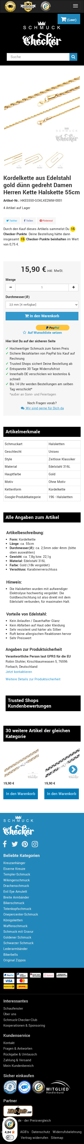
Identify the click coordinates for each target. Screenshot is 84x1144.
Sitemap (57, 1138)
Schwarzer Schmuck (18, 943)
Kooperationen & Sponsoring (24, 1025)
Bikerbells (10, 954)
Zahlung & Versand (17, 1060)
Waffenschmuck (15, 926)
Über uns (9, 1014)
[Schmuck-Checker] (42, 34)
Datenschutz (41, 1132)
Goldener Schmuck (17, 937)
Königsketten (13, 920)
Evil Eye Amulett (15, 891)
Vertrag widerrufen (34, 1138)
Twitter (13, 220)
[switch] (10, 1137)
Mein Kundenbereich (18, 1066)
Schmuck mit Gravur (18, 931)
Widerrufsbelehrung (67, 1132)
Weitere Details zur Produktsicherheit (33, 679)
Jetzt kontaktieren (19, 672)
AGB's (24, 1132)
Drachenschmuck (16, 886)
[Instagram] (34, 845)
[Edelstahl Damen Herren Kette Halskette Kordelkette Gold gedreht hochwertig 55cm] (13, 160)
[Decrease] (10, 287)
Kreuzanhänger (14, 863)
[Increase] (73, 287)
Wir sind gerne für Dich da (44, 408)
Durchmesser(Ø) (18, 297)
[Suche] (73, 57)
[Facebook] (5, 845)
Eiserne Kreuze (14, 869)
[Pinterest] (25, 845)
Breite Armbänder (16, 897)
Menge (11, 279)
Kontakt (9, 1043)
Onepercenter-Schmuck (20, 914)
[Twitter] (15, 845)
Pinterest (47, 220)
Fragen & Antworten (17, 1048)
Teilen (29, 220)
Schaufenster (13, 1008)
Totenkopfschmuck (17, 909)
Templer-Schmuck (16, 874)
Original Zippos (14, 960)
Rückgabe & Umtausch (20, 1054)
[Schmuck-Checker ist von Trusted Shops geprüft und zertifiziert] (39, 1087)
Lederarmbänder (15, 949)
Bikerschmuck (13, 903)
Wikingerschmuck (16, 880)
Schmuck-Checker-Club (20, 1020)
